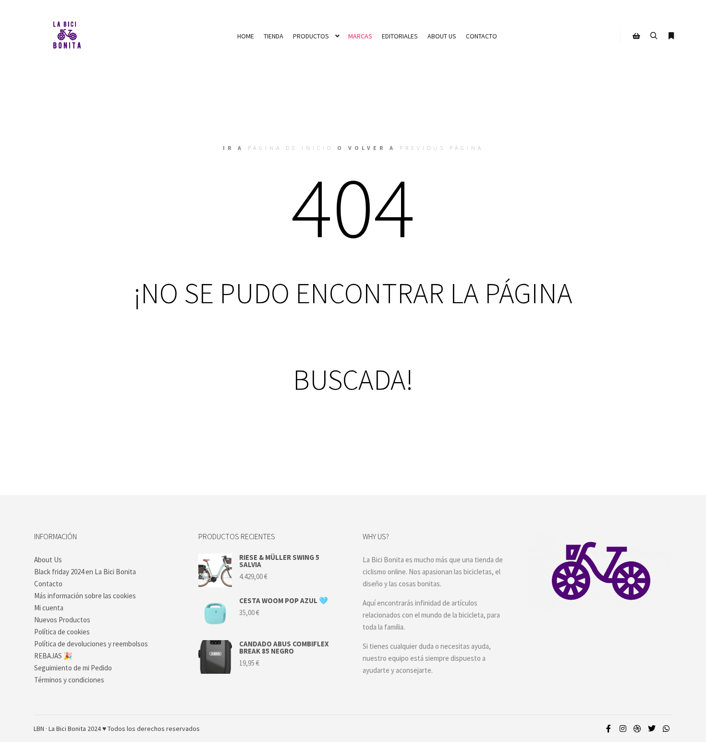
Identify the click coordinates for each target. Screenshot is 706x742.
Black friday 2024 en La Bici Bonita (85, 571)
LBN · (40, 728)
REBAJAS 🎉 (53, 655)
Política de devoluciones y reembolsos (91, 643)
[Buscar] (653, 36)
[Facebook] (608, 728)
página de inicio (290, 147)
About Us (48, 559)
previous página (442, 147)
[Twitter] (651, 728)
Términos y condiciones (69, 679)
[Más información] (671, 36)
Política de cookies (62, 631)
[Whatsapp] (666, 728)
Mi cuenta (48, 607)
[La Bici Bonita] (66, 36)
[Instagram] (623, 728)
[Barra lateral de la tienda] (636, 36)
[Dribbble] (637, 728)
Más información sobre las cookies (85, 595)
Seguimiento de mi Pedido (73, 667)
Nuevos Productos (62, 619)
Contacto (48, 583)
